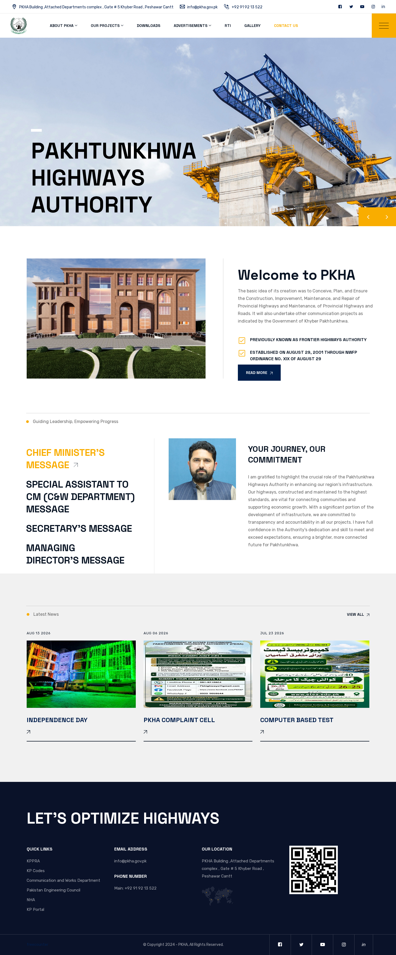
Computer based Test (297, 720)
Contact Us (286, 25)
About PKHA (62, 25)
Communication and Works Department (63, 880)
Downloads (148, 25)
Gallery (252, 25)
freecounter (37, 944)
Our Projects (105, 25)
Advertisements (190, 25)
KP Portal (35, 909)
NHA (31, 899)
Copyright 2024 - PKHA (167, 944)
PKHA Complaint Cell (179, 720)
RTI (228, 25)
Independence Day (57, 720)
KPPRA (33, 861)
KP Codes (36, 870)
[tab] (83, 462)
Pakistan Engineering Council (53, 890)
